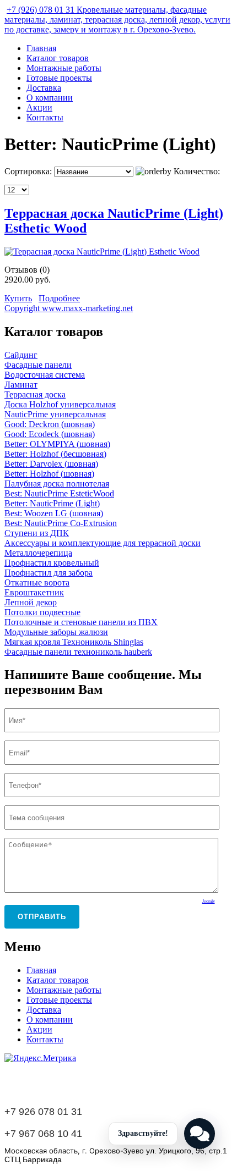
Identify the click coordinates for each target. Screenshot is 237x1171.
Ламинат (20, 384)
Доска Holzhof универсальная (60, 404)
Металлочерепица (38, 552)
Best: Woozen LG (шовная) (53, 513)
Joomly (208, 901)
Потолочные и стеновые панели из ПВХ (81, 622)
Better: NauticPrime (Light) (52, 503)
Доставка (43, 87)
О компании (49, 97)
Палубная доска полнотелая (56, 483)
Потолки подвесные (42, 612)
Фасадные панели (38, 364)
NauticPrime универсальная (55, 414)
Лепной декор (30, 602)
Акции (39, 107)
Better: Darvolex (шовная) (51, 463)
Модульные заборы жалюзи (56, 632)
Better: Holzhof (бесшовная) (55, 454)
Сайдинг (20, 355)
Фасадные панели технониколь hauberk (78, 651)
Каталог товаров (57, 58)
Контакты (44, 117)
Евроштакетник (34, 592)
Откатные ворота (36, 582)
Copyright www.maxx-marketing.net (68, 308)
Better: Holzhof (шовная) (49, 473)
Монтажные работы (63, 68)
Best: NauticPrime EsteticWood (59, 493)
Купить (18, 298)
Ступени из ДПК (36, 533)
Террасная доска (35, 394)
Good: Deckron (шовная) (49, 424)
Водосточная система (44, 374)
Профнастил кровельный (51, 562)
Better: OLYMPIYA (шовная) (57, 444)
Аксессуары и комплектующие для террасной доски (102, 543)
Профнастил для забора (48, 572)
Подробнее (59, 298)
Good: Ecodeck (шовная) (49, 434)
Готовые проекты (59, 77)
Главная (41, 48)
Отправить (42, 917)
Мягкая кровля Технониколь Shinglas (73, 642)
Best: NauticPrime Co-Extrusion (60, 523)
